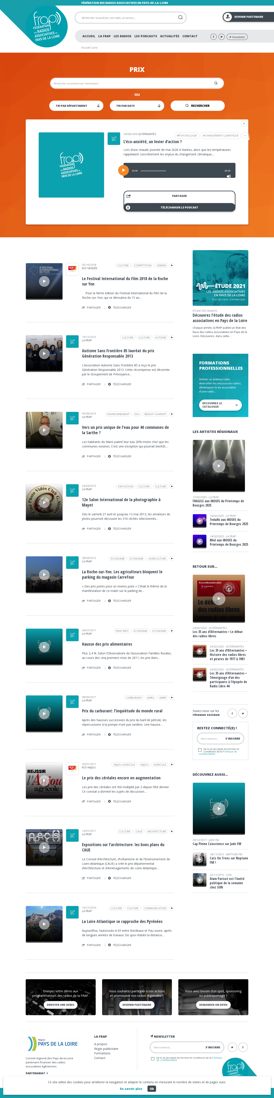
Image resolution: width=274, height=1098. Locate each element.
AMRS (150, 698)
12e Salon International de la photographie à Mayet (121, 502)
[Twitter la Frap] (243, 713)
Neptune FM (234, 854)
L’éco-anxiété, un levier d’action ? (153, 141)
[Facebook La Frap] (213, 37)
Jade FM (214, 840)
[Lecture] (123, 170)
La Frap (104, 36)
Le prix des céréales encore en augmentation (121, 778)
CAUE (139, 831)
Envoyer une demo (60, 1005)
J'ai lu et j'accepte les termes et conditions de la (218, 751)
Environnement (118, 414)
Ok (152, 1089)
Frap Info (122, 631)
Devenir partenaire (136, 1005)
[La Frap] (72, 346)
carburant (134, 698)
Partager (179, 196)
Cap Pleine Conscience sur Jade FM (217, 843)
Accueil (88, 36)
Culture (123, 265)
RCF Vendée (89, 268)
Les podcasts (145, 36)
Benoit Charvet (155, 414)
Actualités (169, 36)
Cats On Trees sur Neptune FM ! (229, 860)
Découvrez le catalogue (212, 405)
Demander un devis (213, 1005)
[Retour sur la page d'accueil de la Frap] (46, 26)
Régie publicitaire (106, 1049)
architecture (156, 831)
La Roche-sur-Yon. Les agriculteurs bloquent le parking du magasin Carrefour (122, 574)
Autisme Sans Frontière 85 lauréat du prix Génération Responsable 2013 (118, 353)
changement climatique (221, 135)
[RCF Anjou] (72, 773)
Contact (190, 36)
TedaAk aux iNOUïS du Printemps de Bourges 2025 (229, 521)
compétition (143, 265)
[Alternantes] (114, 143)
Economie (137, 558)
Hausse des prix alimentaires (107, 644)
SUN (229, 875)
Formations (102, 1053)
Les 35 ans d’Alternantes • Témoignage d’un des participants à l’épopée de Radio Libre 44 (228, 679)
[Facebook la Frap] (232, 713)
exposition (125, 486)
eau (137, 414)
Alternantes (147, 134)
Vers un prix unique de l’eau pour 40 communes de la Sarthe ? (125, 429)
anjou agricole (124, 765)
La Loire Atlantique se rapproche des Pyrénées (122, 921)
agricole (159, 765)
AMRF (162, 698)
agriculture (157, 558)
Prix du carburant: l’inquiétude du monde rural (122, 711)
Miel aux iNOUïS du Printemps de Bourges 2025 (229, 542)
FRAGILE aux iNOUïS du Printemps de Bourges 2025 (218, 503)
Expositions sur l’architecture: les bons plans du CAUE (123, 847)
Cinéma (161, 265)
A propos (100, 1044)
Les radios (122, 36)
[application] (179, 170)
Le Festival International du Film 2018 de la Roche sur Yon (125, 281)
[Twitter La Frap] (221, 37)
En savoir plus (131, 1089)
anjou (144, 765)
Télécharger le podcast (179, 207)
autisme (160, 337)
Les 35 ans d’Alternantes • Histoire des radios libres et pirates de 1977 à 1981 (228, 654)
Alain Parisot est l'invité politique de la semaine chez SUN (227, 883)
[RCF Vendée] (72, 274)
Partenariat (36, 1073)
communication (155, 908)
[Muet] (229, 176)
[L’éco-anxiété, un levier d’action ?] (71, 196)
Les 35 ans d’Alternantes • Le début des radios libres (218, 633)
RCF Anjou (89, 767)
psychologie (188, 135)
